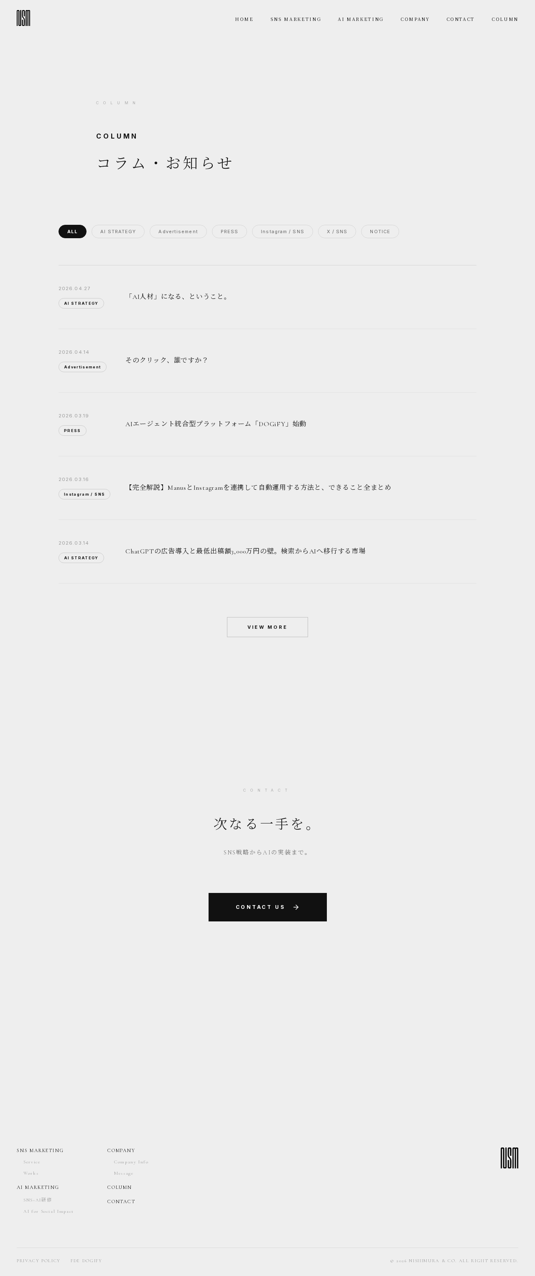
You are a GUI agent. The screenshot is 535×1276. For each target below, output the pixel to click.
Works (30, 1173)
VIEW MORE (267, 627)
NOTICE (380, 231)
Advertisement (178, 231)
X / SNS (337, 231)
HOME (244, 18)
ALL (72, 231)
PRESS (230, 231)
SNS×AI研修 (37, 1200)
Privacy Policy (39, 1260)
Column (119, 1187)
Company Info (131, 1162)
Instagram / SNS (282, 231)
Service (32, 1162)
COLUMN (505, 18)
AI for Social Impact (48, 1211)
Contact (121, 1201)
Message (124, 1173)
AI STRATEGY (118, 231)
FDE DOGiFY (86, 1260)
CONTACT (460, 18)
